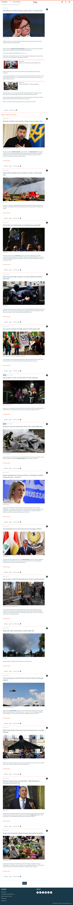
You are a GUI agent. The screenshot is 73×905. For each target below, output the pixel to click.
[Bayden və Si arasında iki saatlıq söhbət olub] (11, 65)
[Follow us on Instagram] (40, 892)
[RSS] (48, 892)
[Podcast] (51, 892)
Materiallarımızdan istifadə (6, 896)
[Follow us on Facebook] (37, 892)
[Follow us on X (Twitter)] (43, 892)
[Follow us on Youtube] (46, 892)
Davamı (24, 883)
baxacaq (25, 53)
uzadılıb (16, 77)
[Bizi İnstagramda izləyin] (66, 2)
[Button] (6, 110)
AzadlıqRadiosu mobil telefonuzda (7, 894)
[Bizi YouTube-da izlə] (62, 2)
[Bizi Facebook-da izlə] (69, 2)
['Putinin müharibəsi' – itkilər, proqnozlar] (11, 86)
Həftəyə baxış (3, 900)
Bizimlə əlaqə (3, 898)
